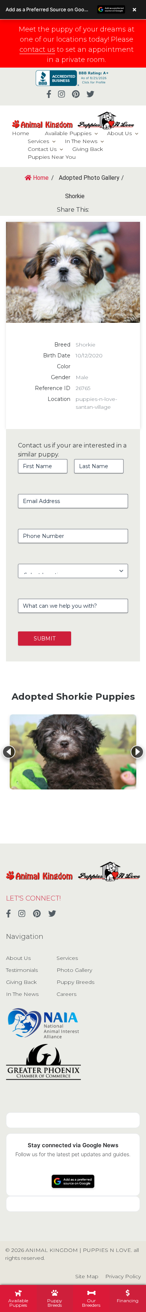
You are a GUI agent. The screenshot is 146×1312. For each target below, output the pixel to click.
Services (38, 141)
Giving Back (87, 149)
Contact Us (42, 149)
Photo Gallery (74, 970)
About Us (119, 133)
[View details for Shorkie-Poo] (73, 751)
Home (20, 133)
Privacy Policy (123, 1276)
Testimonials (22, 970)
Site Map (86, 1276)
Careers (66, 994)
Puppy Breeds (75, 982)
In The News (81, 141)
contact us (37, 49)
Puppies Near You (52, 157)
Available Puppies (68, 133)
